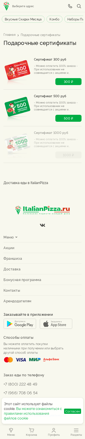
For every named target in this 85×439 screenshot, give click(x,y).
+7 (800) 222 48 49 (20, 383)
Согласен (72, 411)
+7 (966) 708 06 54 (20, 392)
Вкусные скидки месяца (23, 19)
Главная (9, 34)
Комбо (54, 19)
